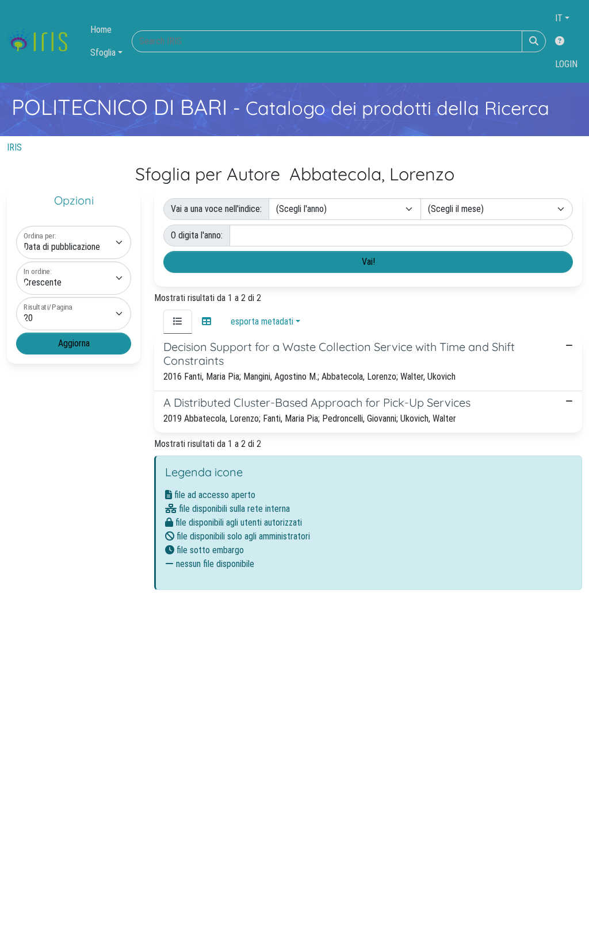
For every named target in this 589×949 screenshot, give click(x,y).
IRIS (14, 147)
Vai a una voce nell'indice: (216, 208)
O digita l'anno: (197, 235)
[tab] (177, 322)
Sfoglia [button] (103, 52)
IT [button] (559, 18)
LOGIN (566, 64)
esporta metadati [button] (262, 321)
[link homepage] (42, 41)
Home (101, 29)
